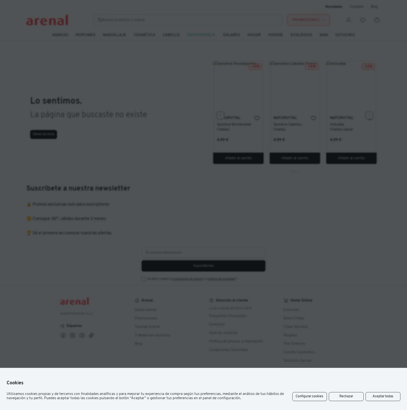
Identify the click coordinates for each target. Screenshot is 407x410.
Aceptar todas (383, 396)
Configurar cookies (309, 396)
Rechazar (346, 396)
